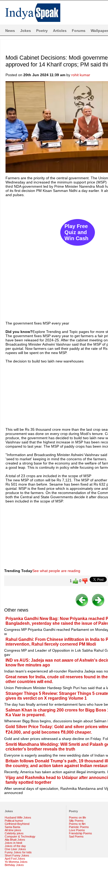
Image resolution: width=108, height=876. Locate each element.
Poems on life (77, 817)
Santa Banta (12, 827)
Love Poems (77, 830)
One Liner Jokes (15, 849)
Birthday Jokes (14, 865)
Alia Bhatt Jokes (15, 839)
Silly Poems (76, 820)
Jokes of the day (15, 846)
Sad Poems (76, 836)
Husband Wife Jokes (18, 817)
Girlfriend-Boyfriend (17, 823)
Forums (78, 30)
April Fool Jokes (15, 858)
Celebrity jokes (14, 833)
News (10, 30)
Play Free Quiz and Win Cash (76, 232)
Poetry (42, 30)
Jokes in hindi (13, 842)
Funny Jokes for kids (18, 852)
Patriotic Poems (79, 827)
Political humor (14, 820)
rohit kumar (80, 75)
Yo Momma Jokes (16, 861)
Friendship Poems (80, 833)
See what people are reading (56, 571)
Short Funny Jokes (17, 855)
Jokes (25, 30)
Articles (60, 30)
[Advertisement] (54, 256)
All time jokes (13, 830)
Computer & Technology (20, 836)
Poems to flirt (77, 823)
